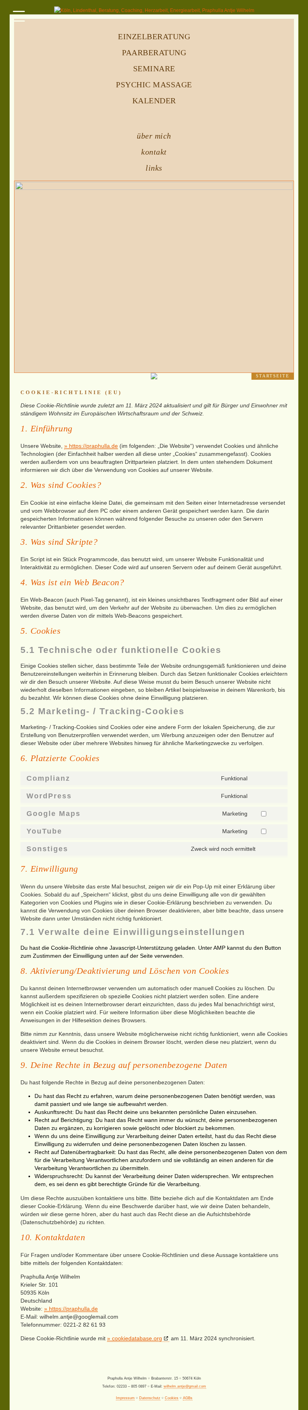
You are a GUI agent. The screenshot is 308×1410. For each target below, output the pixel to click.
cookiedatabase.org (137, 1338)
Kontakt (154, 151)
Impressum (125, 1398)
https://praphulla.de (93, 446)
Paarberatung (154, 52)
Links (154, 167)
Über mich (154, 135)
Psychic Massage (154, 84)
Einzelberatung (154, 36)
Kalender (154, 100)
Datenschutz (149, 1398)
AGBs (187, 1398)
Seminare (154, 68)
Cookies (171, 1398)
